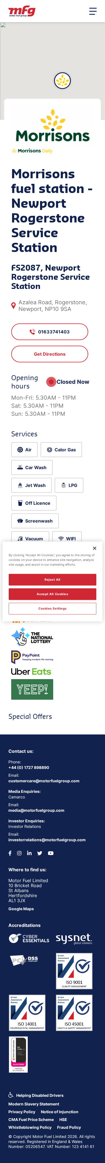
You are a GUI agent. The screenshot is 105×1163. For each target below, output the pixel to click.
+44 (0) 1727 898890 (28, 767)
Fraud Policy (69, 1127)
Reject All (52, 580)
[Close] (94, 548)
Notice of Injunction (59, 1111)
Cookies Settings (52, 608)
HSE (63, 1119)
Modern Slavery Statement (33, 1104)
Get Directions (50, 354)
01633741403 (54, 332)
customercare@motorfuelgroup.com (44, 780)
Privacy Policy (21, 1111)
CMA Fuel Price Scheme (31, 1119)
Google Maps (21, 908)
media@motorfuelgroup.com (36, 810)
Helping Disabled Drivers (40, 1095)
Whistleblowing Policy (30, 1127)
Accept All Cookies (52, 594)
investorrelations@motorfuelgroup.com (47, 839)
